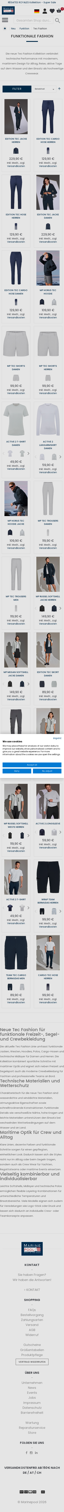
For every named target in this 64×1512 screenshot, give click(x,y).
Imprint (57, 738)
